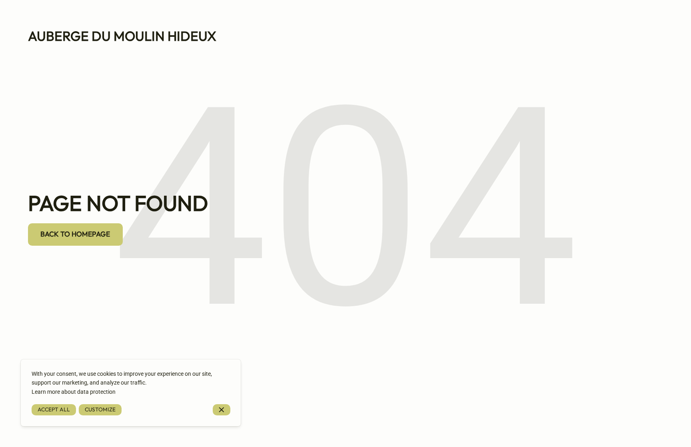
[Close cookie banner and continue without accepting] (221, 410)
